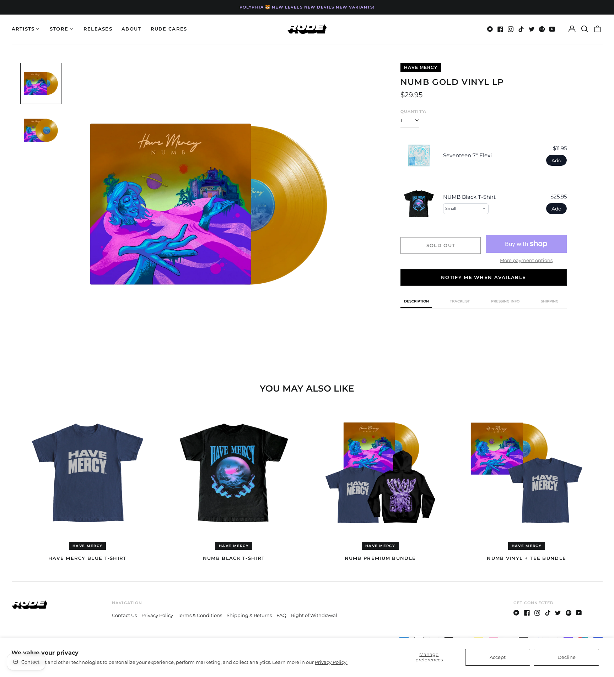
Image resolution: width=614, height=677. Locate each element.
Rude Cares (169, 29)
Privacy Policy (157, 615)
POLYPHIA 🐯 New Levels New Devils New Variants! (307, 7)
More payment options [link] (526, 260)
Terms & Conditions (200, 615)
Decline (567, 657)
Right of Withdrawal (314, 615)
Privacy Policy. (331, 662)
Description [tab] (416, 301)
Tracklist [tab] (460, 301)
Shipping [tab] (550, 301)
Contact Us (124, 615)
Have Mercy (420, 67)
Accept (498, 657)
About (131, 29)
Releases (98, 29)
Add (556, 160)
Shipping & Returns (249, 615)
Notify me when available (483, 277)
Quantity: (413, 111)
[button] (585, 29)
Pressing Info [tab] (505, 301)
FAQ (281, 615)
